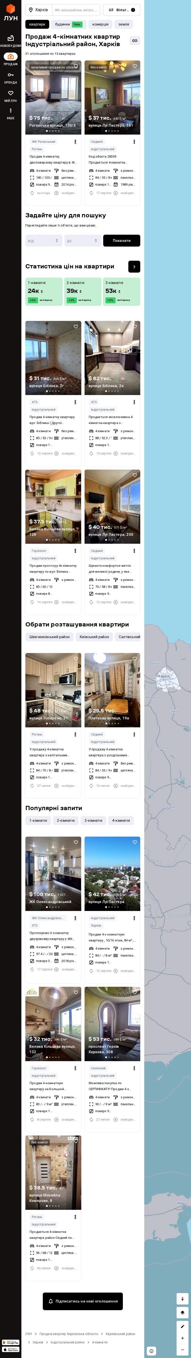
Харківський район (120, 1334)
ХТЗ (35, 402)
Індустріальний (103, 149)
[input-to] (82, 241)
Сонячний (98, 1068)
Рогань (37, 149)
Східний (97, 141)
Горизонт (39, 551)
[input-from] (43, 241)
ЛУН (28, 1334)
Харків (96, 925)
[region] (167, 679)
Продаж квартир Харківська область (69, 1334)
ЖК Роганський (43, 141)
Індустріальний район (68, 1342)
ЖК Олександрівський (49, 918)
